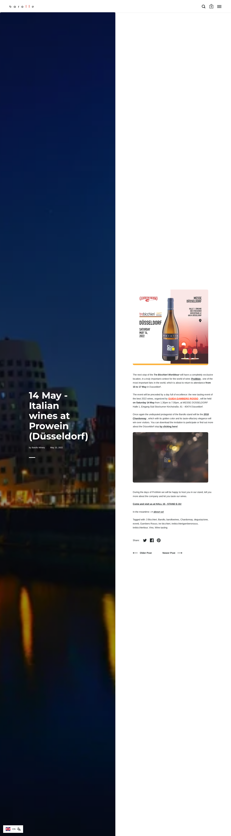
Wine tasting (161, 527)
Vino (151, 527)
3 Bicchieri (151, 519)
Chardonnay (186, 519)
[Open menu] (219, 6)
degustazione (201, 519)
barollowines (172, 519)
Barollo (161, 519)
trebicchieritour (140, 527)
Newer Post (169, 553)
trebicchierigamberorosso (185, 523)
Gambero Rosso (148, 523)
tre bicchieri (164, 523)
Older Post (145, 553)
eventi (136, 523)
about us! (159, 511)
